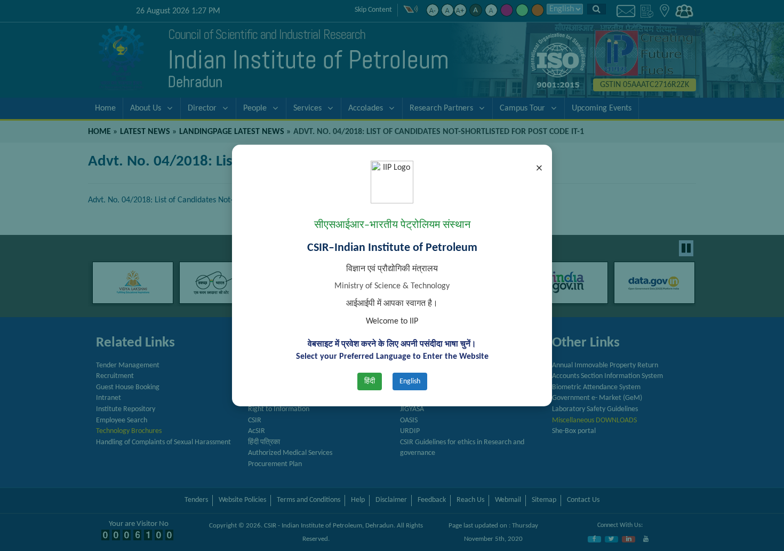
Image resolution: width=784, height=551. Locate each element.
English (409, 381)
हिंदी (369, 381)
